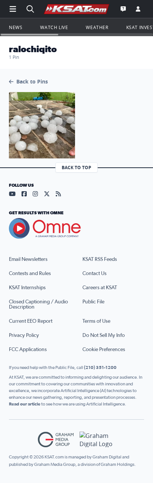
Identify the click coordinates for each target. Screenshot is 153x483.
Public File (93, 301)
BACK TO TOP (76, 167)
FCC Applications (28, 349)
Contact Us (94, 273)
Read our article (24, 404)
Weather (97, 27)
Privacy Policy (24, 335)
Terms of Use (96, 321)
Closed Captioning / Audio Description (38, 304)
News (15, 27)
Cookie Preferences (103, 349)
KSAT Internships (27, 287)
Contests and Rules (30, 273)
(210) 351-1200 (100, 367)
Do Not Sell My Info (103, 335)
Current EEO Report (30, 321)
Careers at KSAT (99, 287)
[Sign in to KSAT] (138, 9)
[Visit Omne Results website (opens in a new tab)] (76, 228)
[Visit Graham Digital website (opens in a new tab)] (97, 440)
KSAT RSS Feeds (99, 259)
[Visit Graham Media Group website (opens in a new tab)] (56, 440)
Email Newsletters (28, 259)
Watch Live (54, 27)
